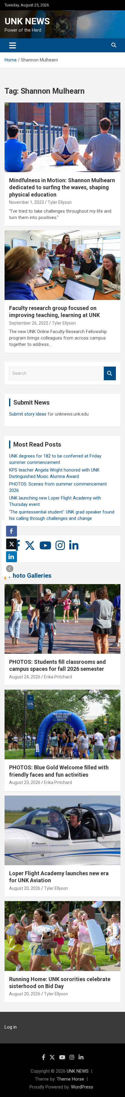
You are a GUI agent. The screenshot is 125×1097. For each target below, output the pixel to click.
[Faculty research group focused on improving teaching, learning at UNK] (62, 265)
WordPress (82, 1087)
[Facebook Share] (11, 531)
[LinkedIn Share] (11, 556)
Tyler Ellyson (60, 202)
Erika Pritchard (58, 676)
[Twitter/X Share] (11, 543)
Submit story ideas (27, 414)
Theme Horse (70, 1079)
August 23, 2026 (24, 782)
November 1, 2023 (26, 202)
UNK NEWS (27, 21)
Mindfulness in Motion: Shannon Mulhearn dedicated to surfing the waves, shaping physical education (62, 187)
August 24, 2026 (24, 676)
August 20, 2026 (24, 888)
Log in (11, 1027)
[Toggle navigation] (13, 45)
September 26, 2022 (28, 323)
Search (110, 373)
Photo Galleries (30, 575)
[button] (9, 568)
